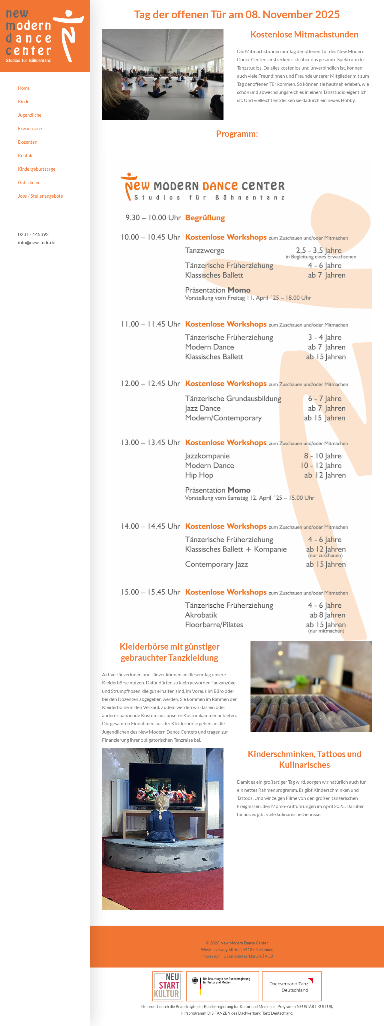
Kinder (24, 101)
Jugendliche (29, 115)
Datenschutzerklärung (243, 956)
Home (24, 88)
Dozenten (27, 142)
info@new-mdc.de (36, 242)
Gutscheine (29, 182)
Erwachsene (30, 128)
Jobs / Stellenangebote (40, 196)
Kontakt (26, 155)
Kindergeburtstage (37, 169)
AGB (269, 956)
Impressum (210, 956)
